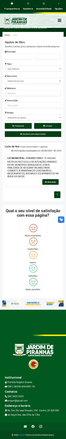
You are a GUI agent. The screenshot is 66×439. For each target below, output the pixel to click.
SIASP (22, 435)
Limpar (48, 126)
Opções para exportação (34, 134)
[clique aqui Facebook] (33, 426)
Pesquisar (19, 126)
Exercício (12, 76)
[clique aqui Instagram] (41, 426)
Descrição (12, 100)
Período (11, 52)
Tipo (9, 64)
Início (7, 35)
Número (11, 88)
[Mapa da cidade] (33, 322)
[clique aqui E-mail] (25, 426)
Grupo (9, 112)
